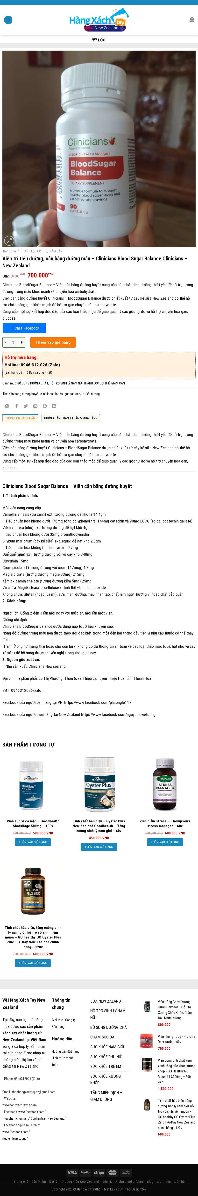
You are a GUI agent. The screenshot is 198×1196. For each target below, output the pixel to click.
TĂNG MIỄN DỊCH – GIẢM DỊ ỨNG (106, 1096)
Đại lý (53, 1181)
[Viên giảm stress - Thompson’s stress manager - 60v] (165, 784)
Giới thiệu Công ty (64, 1020)
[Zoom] (9, 241)
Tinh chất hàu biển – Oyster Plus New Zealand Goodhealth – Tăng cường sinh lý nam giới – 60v (99, 826)
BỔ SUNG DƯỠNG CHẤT (32, 383)
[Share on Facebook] (16, 406)
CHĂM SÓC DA (102, 1037)
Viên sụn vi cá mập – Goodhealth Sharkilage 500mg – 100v (33, 823)
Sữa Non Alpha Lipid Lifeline (123, 1181)
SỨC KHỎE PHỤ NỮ (105, 1056)
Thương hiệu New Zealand (80, 1181)
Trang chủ (9, 251)
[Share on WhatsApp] (7, 406)
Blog (150, 1181)
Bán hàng (58, 1027)
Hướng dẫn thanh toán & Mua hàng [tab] (70, 418)
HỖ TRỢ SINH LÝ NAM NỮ (66, 383)
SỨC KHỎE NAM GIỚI (107, 1046)
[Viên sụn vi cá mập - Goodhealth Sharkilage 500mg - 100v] (33, 784)
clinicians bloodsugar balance (60, 394)
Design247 (139, 1189)
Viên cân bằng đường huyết (78, 434)
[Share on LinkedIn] (54, 406)
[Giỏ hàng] (192, 19)
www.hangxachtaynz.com (19, 1105)
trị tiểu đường (91, 394)
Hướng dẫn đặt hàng (65, 1051)
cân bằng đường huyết (24, 394)
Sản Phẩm (39, 1181)
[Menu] (8, 20)
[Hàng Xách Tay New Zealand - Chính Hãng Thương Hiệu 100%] (99, 20)
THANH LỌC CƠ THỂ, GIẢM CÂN (41, 251)
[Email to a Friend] (35, 406)
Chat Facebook (27, 328)
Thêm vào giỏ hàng (53, 342)
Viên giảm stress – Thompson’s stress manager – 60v (165, 823)
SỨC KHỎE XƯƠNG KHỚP (105, 1079)
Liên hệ (179, 1181)
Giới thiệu (164, 1181)
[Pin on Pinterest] (45, 406)
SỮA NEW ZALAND (105, 1001)
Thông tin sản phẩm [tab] (20, 418)
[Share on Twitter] (26, 406)
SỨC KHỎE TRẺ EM (105, 1066)
